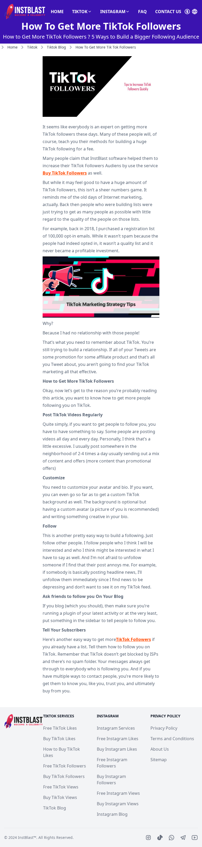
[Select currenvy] (187, 11)
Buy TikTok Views (60, 797)
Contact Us (168, 11)
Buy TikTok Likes (59, 738)
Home (57, 11)
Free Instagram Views (118, 793)
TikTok (80, 11)
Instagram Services (116, 728)
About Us (159, 749)
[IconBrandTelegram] (183, 837)
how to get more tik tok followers (105, 47)
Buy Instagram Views (118, 804)
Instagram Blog (112, 814)
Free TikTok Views (60, 787)
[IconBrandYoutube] (194, 837)
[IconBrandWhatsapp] (171, 837)
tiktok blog (56, 47)
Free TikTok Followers (64, 766)
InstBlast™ (27, 837)
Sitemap (158, 759)
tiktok (32, 47)
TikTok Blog (54, 808)
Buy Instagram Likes (117, 749)
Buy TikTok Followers (65, 173)
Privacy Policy (163, 728)
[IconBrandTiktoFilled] (160, 837)
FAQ (142, 11)
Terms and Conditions (172, 738)
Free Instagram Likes (117, 738)
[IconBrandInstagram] (148, 837)
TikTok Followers (133, 639)
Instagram (112, 11)
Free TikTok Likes (60, 728)
